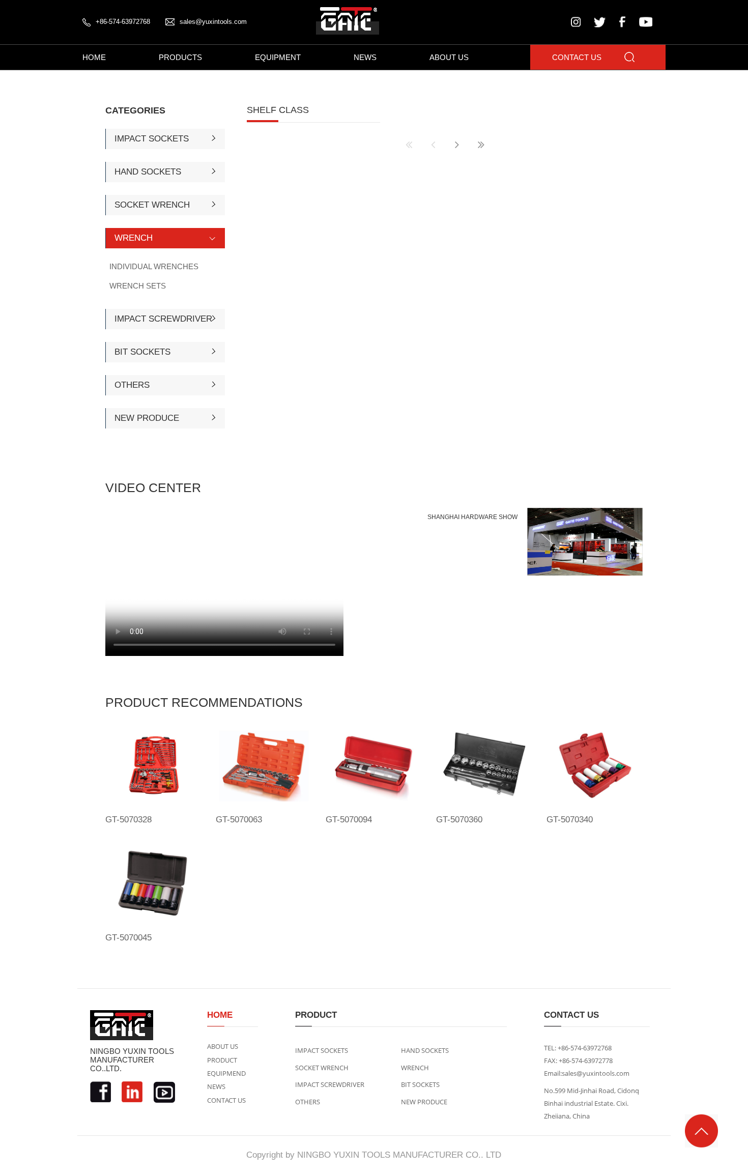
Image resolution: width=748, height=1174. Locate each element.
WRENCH (133, 238)
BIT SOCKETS (142, 352)
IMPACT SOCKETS (151, 139)
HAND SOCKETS (147, 172)
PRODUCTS (180, 57)
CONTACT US (576, 57)
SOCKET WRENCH (152, 205)
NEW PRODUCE (146, 418)
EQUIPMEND (226, 1073)
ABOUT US (449, 57)
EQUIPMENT (278, 57)
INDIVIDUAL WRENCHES (153, 266)
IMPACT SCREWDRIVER (163, 319)
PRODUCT (222, 1060)
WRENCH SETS (137, 285)
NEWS (365, 57)
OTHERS (132, 385)
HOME (94, 57)
